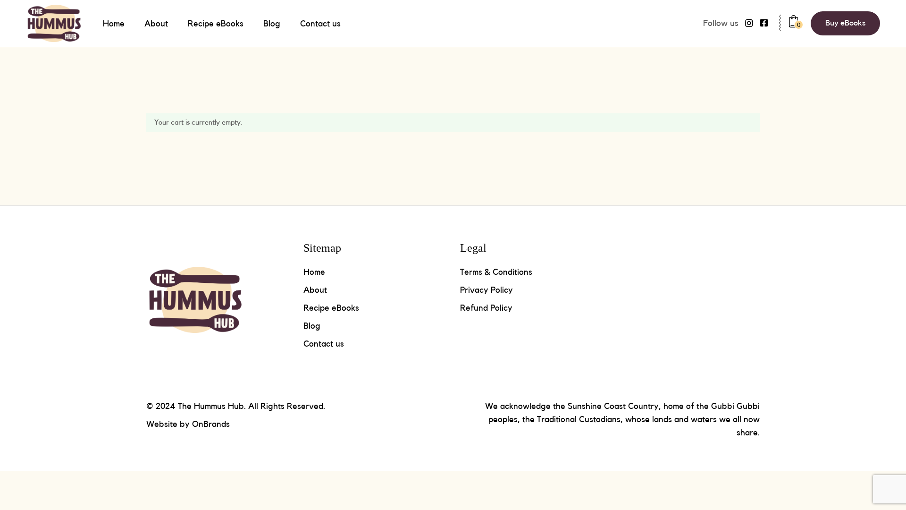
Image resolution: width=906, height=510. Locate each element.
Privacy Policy (486, 290)
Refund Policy (486, 308)
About (315, 290)
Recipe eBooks (331, 308)
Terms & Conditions (496, 272)
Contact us (323, 344)
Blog (311, 326)
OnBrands (211, 424)
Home (314, 272)
